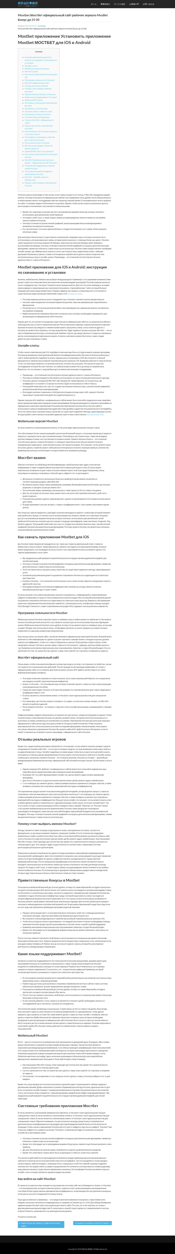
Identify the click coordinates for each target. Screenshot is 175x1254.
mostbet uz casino (75, 294)
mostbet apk (31, 1217)
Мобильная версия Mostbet (37, 69)
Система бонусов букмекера (37, 117)
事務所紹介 (105, 4)
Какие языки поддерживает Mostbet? (41, 97)
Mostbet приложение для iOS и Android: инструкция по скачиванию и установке (41, 60)
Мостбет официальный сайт (37, 83)
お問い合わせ (148, 4)
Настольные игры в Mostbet (37, 143)
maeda (42, 26)
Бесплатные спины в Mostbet (38, 114)
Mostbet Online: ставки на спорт (38, 111)
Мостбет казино (31, 71)
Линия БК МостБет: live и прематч (39, 151)
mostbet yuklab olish (95, 414)
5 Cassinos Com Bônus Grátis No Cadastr (92, 1223)
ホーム (94, 4)
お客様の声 (134, 4)
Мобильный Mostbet (34, 100)
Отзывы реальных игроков (36, 86)
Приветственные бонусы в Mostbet (40, 94)
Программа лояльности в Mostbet (40, 80)
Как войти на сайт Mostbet (36, 108)
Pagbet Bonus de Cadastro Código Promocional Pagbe (40, 1224)
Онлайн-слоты (31, 66)
